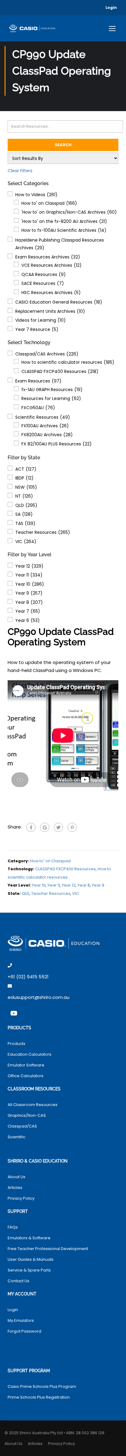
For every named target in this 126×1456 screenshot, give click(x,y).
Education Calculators (29, 1054)
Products (16, 1043)
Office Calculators (25, 1076)
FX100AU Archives (45, 426)
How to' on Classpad (49, 203)
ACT (25, 469)
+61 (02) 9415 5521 (28, 976)
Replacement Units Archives (50, 311)
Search (63, 145)
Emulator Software (26, 1065)
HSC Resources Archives (51, 292)
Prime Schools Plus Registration (39, 1397)
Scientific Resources (42, 417)
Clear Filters (20, 171)
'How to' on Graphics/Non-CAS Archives (69, 212)
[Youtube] (14, 1013)
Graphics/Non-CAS (27, 1115)
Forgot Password (24, 1331)
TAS (25, 523)
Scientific (16, 1137)
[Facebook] (30, 827)
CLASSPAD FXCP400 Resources (59, 371)
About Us (16, 1177)
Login (111, 7)
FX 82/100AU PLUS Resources (56, 444)
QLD (26, 505)
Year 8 (29, 602)
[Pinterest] (72, 827)
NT (24, 496)
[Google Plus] (44, 827)
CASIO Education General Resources (58, 302)
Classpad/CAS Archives (46, 354)
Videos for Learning (40, 320)
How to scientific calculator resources (67, 362)
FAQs (13, 1227)
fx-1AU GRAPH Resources (52, 389)
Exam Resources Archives (47, 257)
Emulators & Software (29, 1238)
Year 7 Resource (36, 329)
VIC (25, 541)
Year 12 (29, 566)
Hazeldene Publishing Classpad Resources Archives (59, 244)
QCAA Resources (43, 274)
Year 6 (27, 620)
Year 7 (27, 611)
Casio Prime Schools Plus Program (42, 1386)
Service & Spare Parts (29, 1270)
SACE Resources (42, 283)
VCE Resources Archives (51, 265)
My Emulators (21, 1320)
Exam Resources (38, 381)
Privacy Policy (21, 1198)
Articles (15, 1187)
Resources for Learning (51, 398)
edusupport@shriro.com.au (38, 997)
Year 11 (29, 575)
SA (24, 514)
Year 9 (29, 593)
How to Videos (36, 195)
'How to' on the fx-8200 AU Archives (64, 221)
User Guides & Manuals (31, 1259)
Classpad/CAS (22, 1126)
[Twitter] (58, 827)
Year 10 (29, 584)
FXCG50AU (38, 408)
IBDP (24, 478)
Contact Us (18, 1281)
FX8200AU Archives (47, 435)
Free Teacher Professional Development (48, 1249)
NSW (26, 487)
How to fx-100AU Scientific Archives (63, 230)
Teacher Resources (42, 532)
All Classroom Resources (32, 1105)
